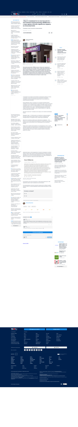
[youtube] (39, 350)
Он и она (47, 333)
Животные (25, 342)
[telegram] (25, 350)
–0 (51, 224)
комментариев (28, 32)
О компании (13, 336)
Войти (26, 237)
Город (25, 337)
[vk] (27, 350)
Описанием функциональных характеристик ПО (46, 375)
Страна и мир (58, 336)
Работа (47, 339)
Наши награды (13, 337)
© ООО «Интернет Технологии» (15, 384)
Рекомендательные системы (43, 380)
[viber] (32, 350)
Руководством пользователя (43, 374)
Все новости (16, 20)
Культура (37, 336)
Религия (47, 342)
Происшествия (48, 337)
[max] (34, 350)
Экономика (58, 339)
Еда (24, 340)
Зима (36, 333)
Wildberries (25, 206)
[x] (37, 350)
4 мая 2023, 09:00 (25, 30)
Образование (38, 343)
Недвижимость (38, 342)
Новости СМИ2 (25, 243)
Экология (57, 337)
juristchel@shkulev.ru (31, 378)
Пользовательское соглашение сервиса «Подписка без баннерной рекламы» (49, 381)
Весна (25, 336)
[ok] (30, 350)
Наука (37, 340)
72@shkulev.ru (21, 377)
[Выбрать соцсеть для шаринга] (52, 33)
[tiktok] (41, 350)
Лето (36, 337)
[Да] (24, 193)
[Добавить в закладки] (49, 33)
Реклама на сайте (14, 333)
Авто (25, 333)
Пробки (39, 14)
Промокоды (61, 242)
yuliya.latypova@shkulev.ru (58, 371)
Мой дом (37, 339)
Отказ (29, 206)
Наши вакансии (13, 339)
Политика (47, 336)
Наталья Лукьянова (29, 202)
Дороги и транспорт (27, 339)
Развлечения (48, 340)
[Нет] (24, 195)
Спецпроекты (58, 340)
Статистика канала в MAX (15, 343)
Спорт (57, 333)
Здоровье (25, 343)
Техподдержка (13, 340)
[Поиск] (62, 14)
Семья (47, 343)
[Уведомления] (64, 14)
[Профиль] (66, 14)
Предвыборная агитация (15, 342)
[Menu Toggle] (11, 14)
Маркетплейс (34, 206)
